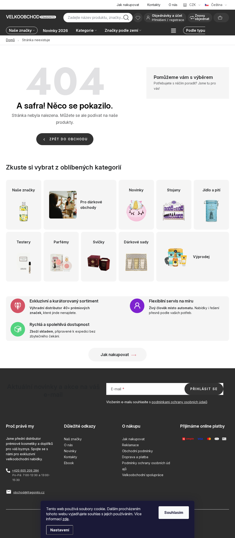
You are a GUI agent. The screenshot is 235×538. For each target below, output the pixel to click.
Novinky (70, 451)
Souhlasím (173, 512)
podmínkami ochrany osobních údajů (179, 402)
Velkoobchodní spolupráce (142, 475)
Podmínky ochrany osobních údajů (146, 466)
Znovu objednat (202, 17)
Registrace (176, 20)
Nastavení (59, 530)
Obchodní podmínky (137, 451)
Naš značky (73, 439)
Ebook (69, 463)
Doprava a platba (135, 457)
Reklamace (130, 445)
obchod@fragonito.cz (29, 492)
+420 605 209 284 (25, 470)
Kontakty (153, 5)
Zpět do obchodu (68, 139)
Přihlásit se (204, 389)
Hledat (126, 19)
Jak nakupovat (128, 5)
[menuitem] (23, 31)
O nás (173, 5)
